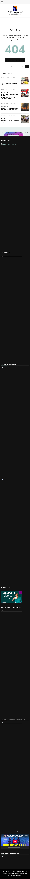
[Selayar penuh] (26, 847)
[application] (15, 841)
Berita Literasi (5, 92)
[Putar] (3, 847)
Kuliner (3, 80)
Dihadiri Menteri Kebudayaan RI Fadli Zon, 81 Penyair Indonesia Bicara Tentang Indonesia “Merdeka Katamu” (9, 96)
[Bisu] (24, 847)
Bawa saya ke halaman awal (15, 60)
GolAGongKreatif (15, 12)
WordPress (18, 875)
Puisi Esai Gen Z (5, 106)
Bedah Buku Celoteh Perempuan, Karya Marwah (10, 121)
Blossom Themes (22, 873)
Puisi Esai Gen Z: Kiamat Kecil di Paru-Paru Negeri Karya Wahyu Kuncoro (9, 109)
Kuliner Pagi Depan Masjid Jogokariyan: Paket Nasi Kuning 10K (9, 83)
